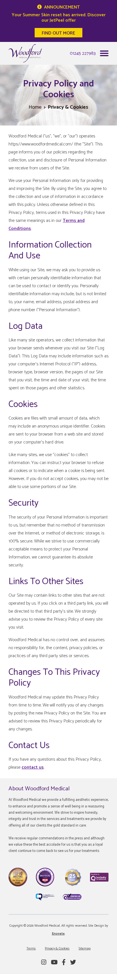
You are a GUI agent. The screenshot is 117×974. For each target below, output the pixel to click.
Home (35, 107)
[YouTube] (54, 962)
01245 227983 (83, 53)
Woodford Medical (25, 53)
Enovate (58, 933)
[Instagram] (43, 962)
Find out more (58, 33)
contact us (33, 767)
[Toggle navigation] (104, 55)
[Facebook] (64, 962)
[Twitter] (73, 962)
